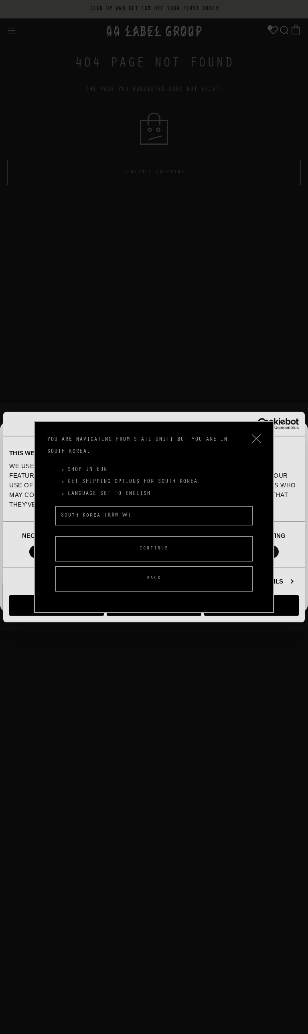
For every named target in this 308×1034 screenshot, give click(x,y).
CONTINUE (154, 549)
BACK (154, 578)
